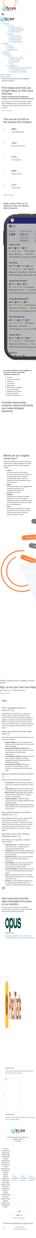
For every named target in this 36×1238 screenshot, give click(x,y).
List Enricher (11, 48)
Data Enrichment (15, 32)
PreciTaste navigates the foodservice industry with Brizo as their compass (19, 1072)
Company (6, 52)
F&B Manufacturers (16, 42)
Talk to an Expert (5, 75)
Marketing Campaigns (17, 30)
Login (20, 1215)
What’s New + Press (16, 58)
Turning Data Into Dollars (18, 70)
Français (8, 77)
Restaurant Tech (15, 36)
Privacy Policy (19, 1227)
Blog (11, 64)
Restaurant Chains (16, 38)
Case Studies (14, 62)
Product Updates (15, 60)
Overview (10, 46)
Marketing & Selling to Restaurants (21, 68)
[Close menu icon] (15, 19)
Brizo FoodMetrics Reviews (15, 1178)
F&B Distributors (15, 40)
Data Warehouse (12, 50)
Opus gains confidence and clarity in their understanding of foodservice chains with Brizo (19, 937)
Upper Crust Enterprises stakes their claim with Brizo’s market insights (19, 1118)
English (2, 77)
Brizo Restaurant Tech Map (18, 72)
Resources (6, 54)
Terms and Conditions (20, 1229)
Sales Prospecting (16, 28)
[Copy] (3, 888)
